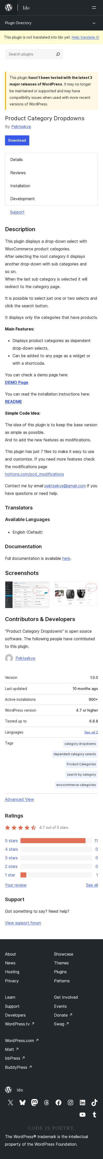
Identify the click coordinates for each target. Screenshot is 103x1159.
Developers (15, 1015)
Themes (61, 962)
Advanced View (19, 799)
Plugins (60, 971)
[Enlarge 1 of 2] (42, 588)
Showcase (63, 954)
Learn (10, 997)
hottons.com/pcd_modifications (34, 474)
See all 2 (91, 732)
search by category (81, 774)
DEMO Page (16, 382)
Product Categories (81, 764)
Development (22, 198)
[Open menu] (95, 7)
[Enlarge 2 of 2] (91, 588)
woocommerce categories (76, 785)
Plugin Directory (18, 23)
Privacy (12, 980)
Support (17, 212)
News (10, 962)
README (13, 401)
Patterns (62, 980)
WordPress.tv (20, 1023)
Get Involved (66, 997)
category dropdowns (80, 744)
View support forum (23, 922)
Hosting (12, 971)
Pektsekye (21, 126)
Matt (12, 1049)
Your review (15, 885)
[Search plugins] (58, 54)
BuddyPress (18, 1067)
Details (16, 159)
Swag (61, 1023)
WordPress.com (22, 1040)
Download (17, 140)
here (66, 558)
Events (60, 1006)
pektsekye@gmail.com (65, 485)
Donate (63, 1015)
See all (92, 885)
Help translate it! (85, 37)
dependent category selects (75, 754)
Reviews (18, 172)
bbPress (15, 1058)
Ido (20, 1089)
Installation (20, 185)
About (10, 954)
